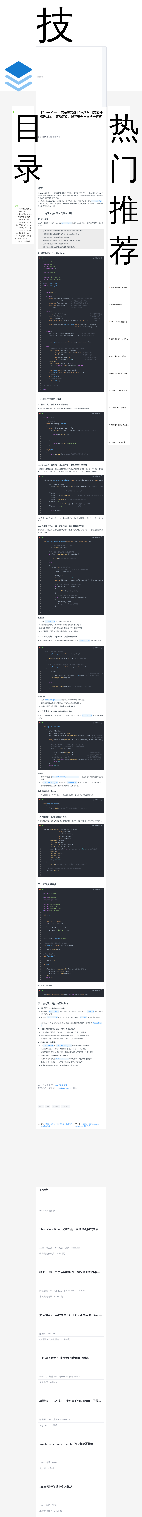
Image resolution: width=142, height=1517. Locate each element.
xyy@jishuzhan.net (64, 1088)
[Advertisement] (23, 288)
